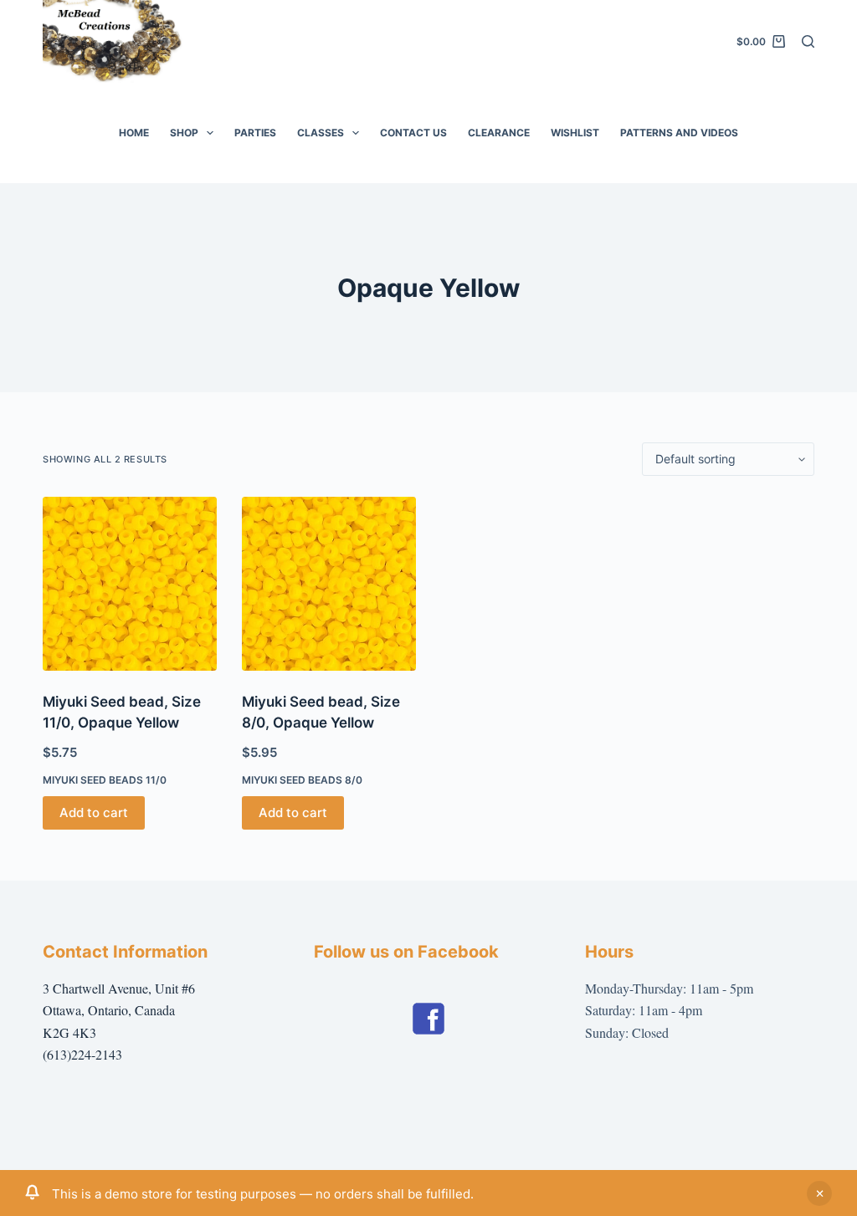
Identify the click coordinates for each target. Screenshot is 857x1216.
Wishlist (575, 132)
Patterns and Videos (679, 132)
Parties (255, 132)
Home (134, 132)
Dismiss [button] (819, 1193)
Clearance (499, 132)
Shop (184, 132)
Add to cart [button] (93, 812)
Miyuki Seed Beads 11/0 (105, 780)
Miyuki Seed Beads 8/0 (302, 780)
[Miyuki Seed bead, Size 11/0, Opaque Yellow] (130, 584)
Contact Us (413, 132)
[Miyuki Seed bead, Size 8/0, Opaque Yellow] (329, 584)
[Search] (808, 41)
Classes (320, 132)
